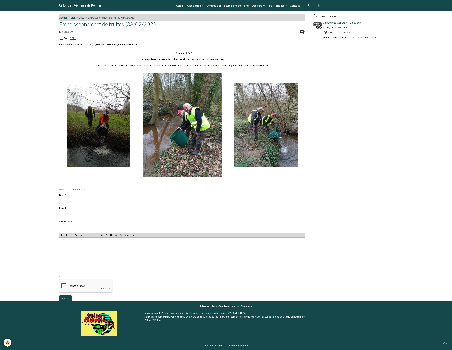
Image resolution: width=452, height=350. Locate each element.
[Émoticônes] (120, 235)
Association (194, 5)
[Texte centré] (92, 235)
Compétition (214, 5)
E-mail (62, 208)
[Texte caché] (101, 235)
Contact (295, 5)
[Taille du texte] (76, 235)
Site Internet (66, 221)
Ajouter (65, 298)
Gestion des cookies (237, 345)
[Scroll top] (445, 343)
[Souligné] (71, 235)
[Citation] (87, 235)
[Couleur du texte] (82, 235)
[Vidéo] (111, 235)
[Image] (106, 235)
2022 (82, 17)
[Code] (116, 235)
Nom (61, 194)
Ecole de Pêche (233, 5)
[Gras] (61, 235)
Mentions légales (213, 345)
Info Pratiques (276, 5)
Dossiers (257, 5)
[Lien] (96, 235)
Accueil (180, 5)
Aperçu (130, 235)
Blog (246, 5)
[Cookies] (7, 343)
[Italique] (66, 235)
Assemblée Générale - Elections (342, 22)
